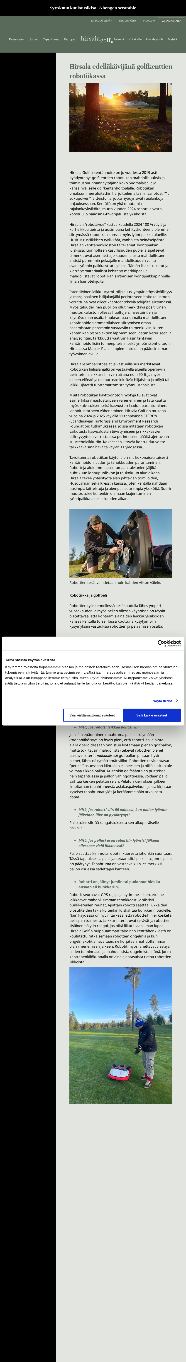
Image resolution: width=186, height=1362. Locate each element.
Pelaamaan (16, 39)
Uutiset (34, 39)
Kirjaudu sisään (101, 20)
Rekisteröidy (127, 20)
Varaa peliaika (171, 20)
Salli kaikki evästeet (151, 715)
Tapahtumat (51, 39)
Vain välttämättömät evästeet (92, 715)
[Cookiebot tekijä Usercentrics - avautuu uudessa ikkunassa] (161, 643)
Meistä (172, 39)
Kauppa (69, 39)
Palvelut (118, 39)
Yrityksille (135, 39)
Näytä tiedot (162, 701)
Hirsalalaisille (154, 39)
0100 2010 (149, 20)
